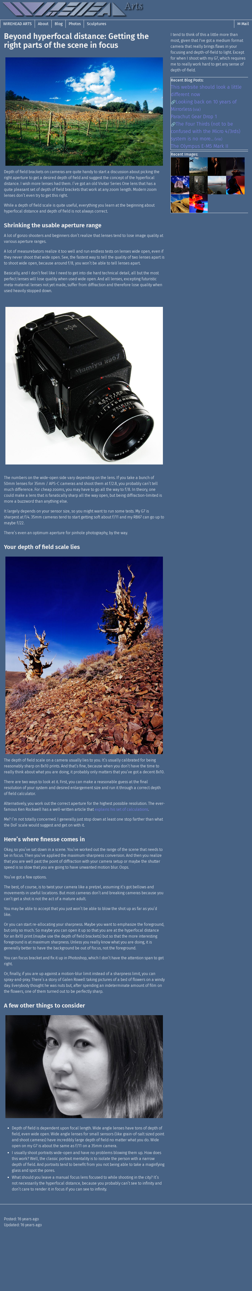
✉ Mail (243, 23)
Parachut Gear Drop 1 (194, 116)
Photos (75, 23)
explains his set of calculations (121, 809)
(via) (197, 109)
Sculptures (96, 23)
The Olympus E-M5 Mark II (199, 146)
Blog (59, 23)
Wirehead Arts (17, 23)
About (43, 23)
